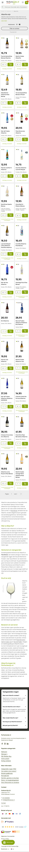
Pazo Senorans (20, 640)
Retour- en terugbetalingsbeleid (10, 780)
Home (2, 11)
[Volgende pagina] (21, 494)
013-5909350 (6, 798)
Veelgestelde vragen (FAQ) (8, 769)
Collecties (9, 11)
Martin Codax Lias (6, 642)
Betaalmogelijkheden (7, 773)
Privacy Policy (5, 839)
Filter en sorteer (14, 28)
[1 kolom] (17, 24)
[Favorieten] (22, 2)
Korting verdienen (6, 761)
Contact (3, 803)
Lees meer (4, 20)
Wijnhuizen (4, 752)
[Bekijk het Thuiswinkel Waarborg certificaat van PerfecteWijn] (6, 831)
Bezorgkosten (5, 775)
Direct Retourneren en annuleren (10, 782)
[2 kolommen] (19, 24)
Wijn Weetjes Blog (6, 756)
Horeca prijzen (5, 758)
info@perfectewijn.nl (9, 800)
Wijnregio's (4, 754)
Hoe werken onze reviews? (8, 771)
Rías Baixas (14, 510)
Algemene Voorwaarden (8, 836)
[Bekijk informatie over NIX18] (16, 832)
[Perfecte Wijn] (13, 2)
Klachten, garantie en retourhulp (10, 778)
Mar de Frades (18, 642)
